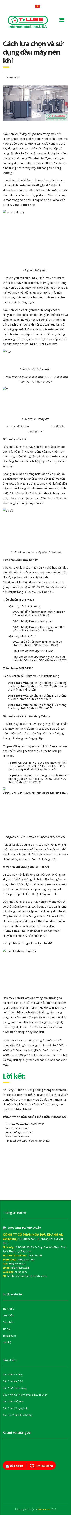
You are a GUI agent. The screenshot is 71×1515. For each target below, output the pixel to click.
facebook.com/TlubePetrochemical (27, 1276)
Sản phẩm (8, 1322)
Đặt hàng (16, 1465)
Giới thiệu (8, 1315)
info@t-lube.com (20, 1267)
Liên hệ (7, 1342)
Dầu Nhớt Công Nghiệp (15, 1408)
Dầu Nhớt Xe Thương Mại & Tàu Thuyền (25, 1394)
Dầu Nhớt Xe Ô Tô (13, 1381)
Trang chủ (8, 1308)
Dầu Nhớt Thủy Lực (13, 1401)
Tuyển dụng (9, 1335)
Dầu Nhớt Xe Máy (13, 1374)
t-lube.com (21, 1271)
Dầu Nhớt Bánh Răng (14, 1387)
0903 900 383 (35, 1255)
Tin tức (6, 1328)
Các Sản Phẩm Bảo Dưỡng (17, 1414)
